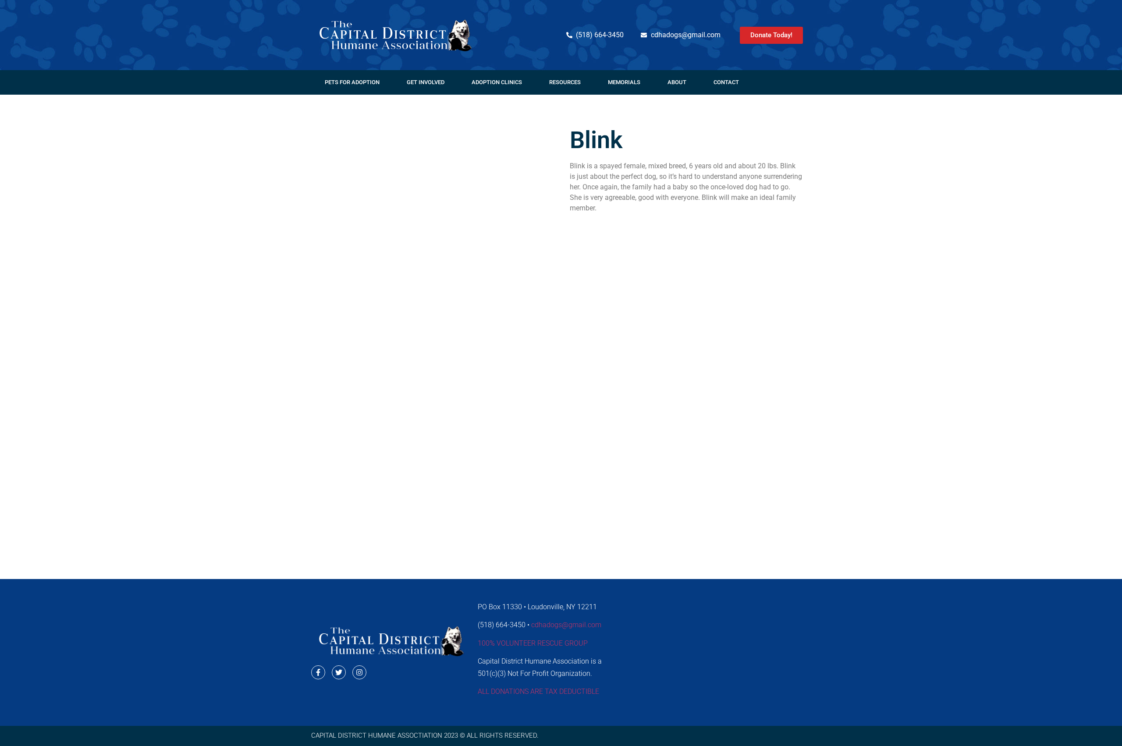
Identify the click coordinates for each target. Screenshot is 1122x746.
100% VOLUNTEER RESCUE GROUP (533, 643)
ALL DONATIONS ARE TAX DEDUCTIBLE (538, 691)
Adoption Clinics (497, 82)
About (677, 82)
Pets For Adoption (352, 82)
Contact (726, 82)
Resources (565, 82)
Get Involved (425, 82)
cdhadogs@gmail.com (566, 625)
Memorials (624, 82)
